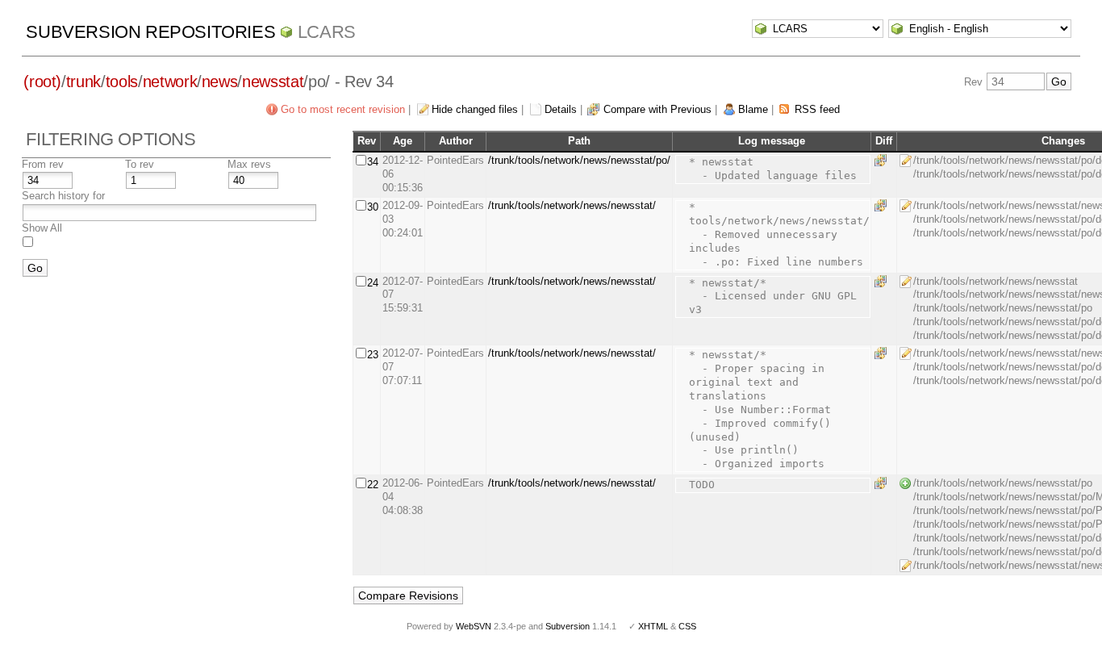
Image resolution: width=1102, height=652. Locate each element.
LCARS (327, 32)
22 (372, 485)
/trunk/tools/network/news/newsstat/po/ (579, 160)
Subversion (567, 626)
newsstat (272, 81)
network (170, 81)
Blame (753, 109)
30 (372, 207)
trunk (83, 81)
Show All (42, 228)
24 (372, 283)
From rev (43, 164)
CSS (687, 626)
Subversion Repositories (150, 32)
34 (372, 162)
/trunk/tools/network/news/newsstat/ (572, 205)
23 (372, 355)
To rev (139, 164)
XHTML (653, 626)
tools (122, 81)
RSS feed (817, 109)
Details (561, 109)
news (220, 81)
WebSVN (473, 626)
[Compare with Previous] (883, 160)
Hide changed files (475, 109)
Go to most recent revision (343, 109)
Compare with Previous (657, 109)
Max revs (249, 164)
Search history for (63, 196)
